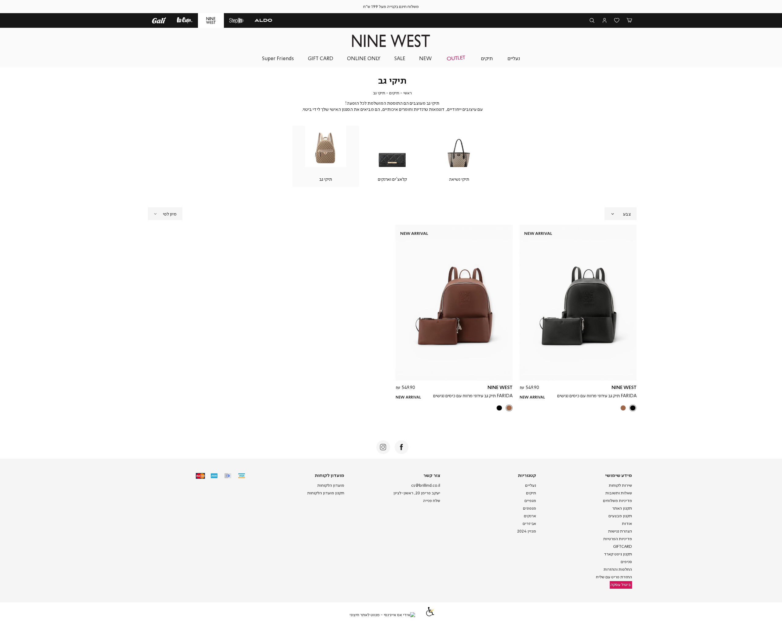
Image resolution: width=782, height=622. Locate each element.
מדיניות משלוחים (617, 500)
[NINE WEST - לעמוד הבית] (391, 41)
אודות (627, 523)
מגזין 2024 (526, 531)
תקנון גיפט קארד (618, 553)
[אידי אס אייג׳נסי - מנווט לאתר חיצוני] (382, 615)
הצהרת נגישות (620, 531)
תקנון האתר (622, 508)
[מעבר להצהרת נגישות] (430, 614)
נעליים (530, 485)
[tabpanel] (459, 156)
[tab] (621, 213)
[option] (632, 408)
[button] (629, 20)
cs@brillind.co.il (425, 485)
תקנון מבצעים (620, 515)
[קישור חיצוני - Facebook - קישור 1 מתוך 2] (401, 447)
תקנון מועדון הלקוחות (325, 492)
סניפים (626, 561)
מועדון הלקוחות (330, 485)
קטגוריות (527, 475)
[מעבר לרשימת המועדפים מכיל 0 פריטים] (617, 20)
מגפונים (529, 508)
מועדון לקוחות (329, 475)
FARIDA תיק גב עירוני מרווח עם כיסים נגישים (597, 395)
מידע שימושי (618, 475)
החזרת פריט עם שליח (614, 576)
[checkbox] (459, 156)
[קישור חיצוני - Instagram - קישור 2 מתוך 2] (383, 447)
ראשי (407, 92)
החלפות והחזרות (618, 569)
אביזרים (529, 523)
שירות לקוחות (620, 485)
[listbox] (579, 408)
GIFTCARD (622, 546)
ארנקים (530, 515)
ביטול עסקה (621, 584)
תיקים (394, 92)
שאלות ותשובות (618, 492)
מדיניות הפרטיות (617, 538)
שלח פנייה (431, 500)
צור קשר (431, 475)
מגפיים (530, 500)
